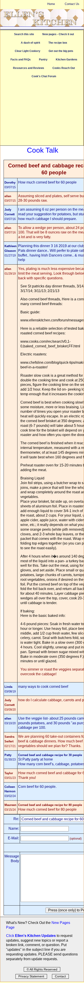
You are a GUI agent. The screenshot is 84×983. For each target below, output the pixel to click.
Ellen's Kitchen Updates (35, 936)
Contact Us (72, 4)
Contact (60, 976)
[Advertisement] (42, 114)
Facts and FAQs (21, 59)
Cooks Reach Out (63, 68)
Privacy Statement (31, 976)
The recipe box (57, 42)
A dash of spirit (30, 42)
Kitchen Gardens (66, 59)
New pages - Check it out (58, 34)
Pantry (43, 59)
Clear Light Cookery (27, 51)
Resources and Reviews (28, 68)
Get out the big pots (61, 51)
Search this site (24, 34)
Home (51, 4)
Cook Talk (42, 150)
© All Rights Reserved (42, 969)
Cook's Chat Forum (44, 76)
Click (10, 936)
